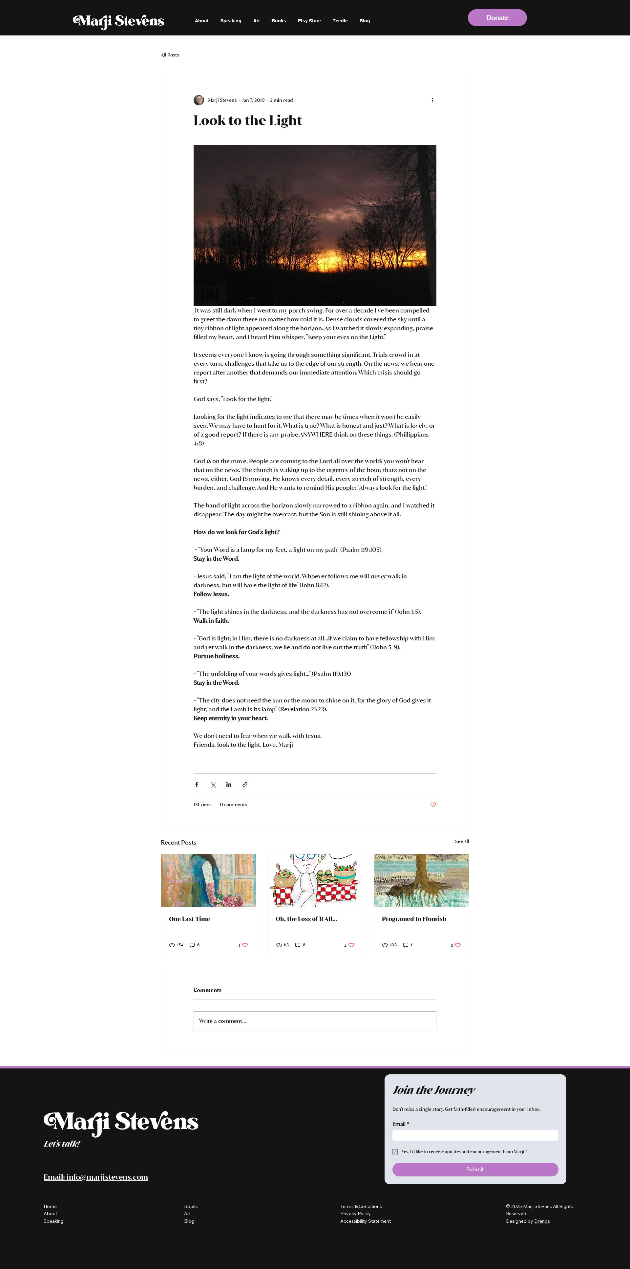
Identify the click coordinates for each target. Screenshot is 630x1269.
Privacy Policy (356, 1213)
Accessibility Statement (365, 1221)
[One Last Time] (208, 880)
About (50, 1213)
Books (191, 1206)
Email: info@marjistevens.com (96, 1177)
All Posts (170, 55)
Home (50, 1206)
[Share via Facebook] (197, 784)
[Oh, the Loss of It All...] (315, 880)
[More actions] (432, 100)
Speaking (54, 1221)
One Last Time (189, 919)
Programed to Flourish (414, 919)
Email (400, 1124)
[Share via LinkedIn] (229, 784)
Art (187, 1213)
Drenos (542, 1221)
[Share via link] (245, 784)
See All (462, 841)
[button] (497, 18)
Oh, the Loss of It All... (306, 919)
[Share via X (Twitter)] (213, 784)
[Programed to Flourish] (421, 880)
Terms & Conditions (361, 1206)
